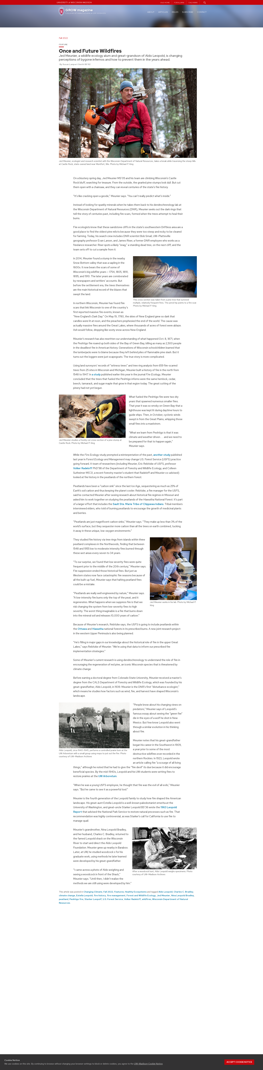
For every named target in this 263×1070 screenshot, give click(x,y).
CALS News (193, 3)
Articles (163, 12)
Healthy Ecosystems (136, 891)
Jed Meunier (163, 895)
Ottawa (82, 629)
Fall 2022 (108, 891)
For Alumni (179, 3)
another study (161, 455)
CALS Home (165, 3)
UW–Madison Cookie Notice (148, 1063)
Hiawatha (97, 629)
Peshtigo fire (76, 899)
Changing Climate (93, 891)
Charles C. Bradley (183, 891)
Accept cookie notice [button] (239, 1062)
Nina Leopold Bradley (182, 895)
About (150, 12)
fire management (116, 895)
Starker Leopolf (93, 899)
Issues (175, 12)
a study (96, 374)
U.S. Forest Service (113, 899)
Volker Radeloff (82, 468)
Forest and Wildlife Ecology (141, 895)
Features (119, 891)
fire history (100, 895)
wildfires (146, 899)
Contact (202, 12)
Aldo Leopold (165, 891)
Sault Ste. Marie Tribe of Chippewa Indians (138, 504)
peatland (63, 899)
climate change (67, 895)
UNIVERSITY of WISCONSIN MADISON (74, 2)
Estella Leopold (84, 895)
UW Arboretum (107, 776)
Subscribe (187, 12)
